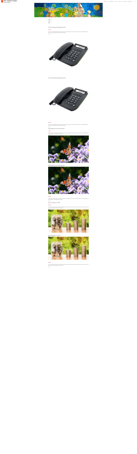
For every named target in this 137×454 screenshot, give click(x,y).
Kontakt (49, 20)
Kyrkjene (105, 1)
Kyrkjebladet (130, 1)
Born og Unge (49, 21)
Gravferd (120, 1)
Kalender (49, 19)
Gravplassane (125, 1)
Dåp (108, 1)
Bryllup (116, 1)
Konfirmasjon (112, 1)
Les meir (49, 209)
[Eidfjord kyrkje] (9, 1)
